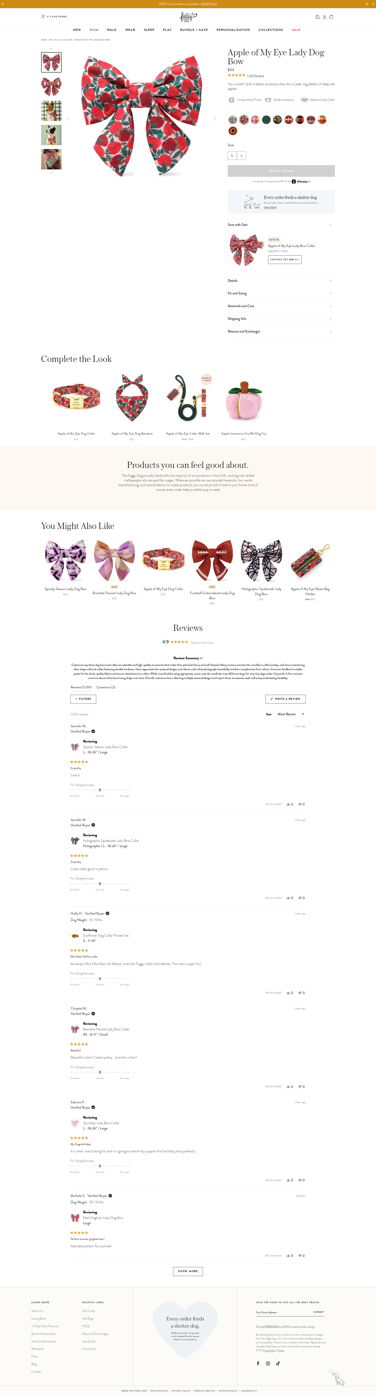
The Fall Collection (61, 40)
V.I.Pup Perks (57, 17)
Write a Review (290, 701)
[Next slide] (373, 4)
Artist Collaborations (43, 1341)
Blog (34, 1364)
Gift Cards (88, 1311)
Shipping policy (228, 1391)
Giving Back (38, 1318)
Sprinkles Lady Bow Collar (101, 1125)
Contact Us (89, 1349)
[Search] (317, 16)
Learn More (270, 207)
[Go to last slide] (2, 4)
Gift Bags (88, 1318)
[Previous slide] (51, 49)
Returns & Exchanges (95, 1334)
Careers (36, 1371)
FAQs (86, 1326)
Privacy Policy (269, 1350)
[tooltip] (201, 658)
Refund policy (159, 1391)
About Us (37, 1311)
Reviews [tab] (81, 688)
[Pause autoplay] (367, 4)
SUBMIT (319, 1312)
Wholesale (37, 1349)
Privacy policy (181, 1391)
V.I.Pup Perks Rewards (45, 1326)
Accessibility (250, 1391)
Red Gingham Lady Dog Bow (103, 1220)
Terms (281, 1350)
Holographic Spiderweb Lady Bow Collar (111, 843)
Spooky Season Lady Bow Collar (105, 749)
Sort (269, 714)
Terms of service (204, 1391)
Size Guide (88, 1341)
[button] (331, 16)
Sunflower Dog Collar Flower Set (106, 938)
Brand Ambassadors (43, 1334)
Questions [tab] (105, 688)
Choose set (284, 260)
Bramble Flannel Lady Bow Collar (106, 1032)
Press (34, 1356)
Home (44, 40)
